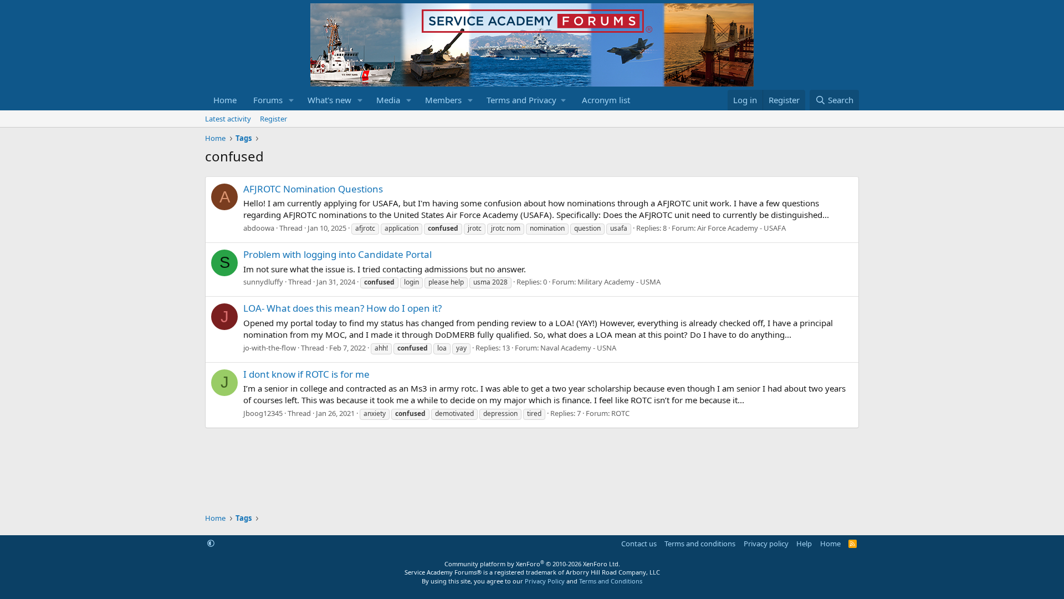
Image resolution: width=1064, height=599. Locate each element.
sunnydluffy (263, 282)
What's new (329, 99)
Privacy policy (766, 544)
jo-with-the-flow (269, 348)
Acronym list (606, 99)
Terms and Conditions (610, 581)
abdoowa (258, 228)
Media (388, 99)
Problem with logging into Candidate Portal (337, 254)
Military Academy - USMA (619, 282)
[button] (291, 100)
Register (273, 119)
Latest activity (228, 119)
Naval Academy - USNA (578, 348)
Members (443, 99)
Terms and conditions (699, 544)
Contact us (639, 544)
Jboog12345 (263, 413)
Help (804, 544)
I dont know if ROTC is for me (306, 374)
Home (225, 99)
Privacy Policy (545, 581)
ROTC (620, 413)
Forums (268, 99)
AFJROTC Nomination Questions (313, 188)
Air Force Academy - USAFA (741, 228)
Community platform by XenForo (532, 564)
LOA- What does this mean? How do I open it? (342, 308)
